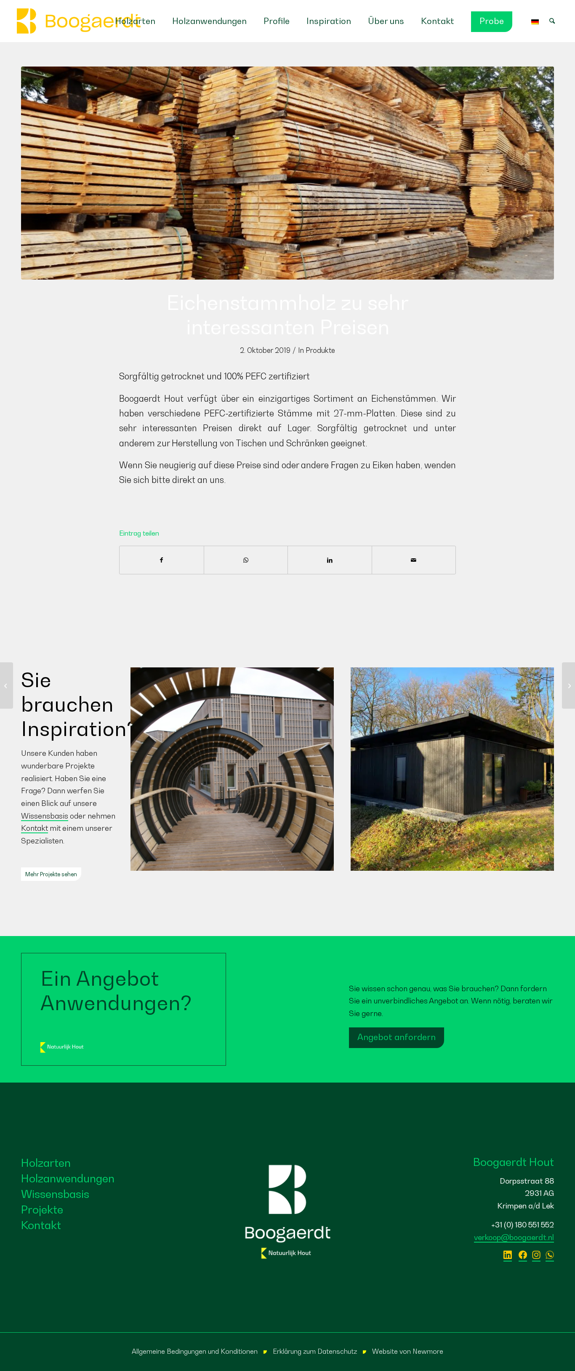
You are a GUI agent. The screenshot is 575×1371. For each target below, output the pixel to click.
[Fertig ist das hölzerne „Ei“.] (6, 685)
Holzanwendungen (67, 1178)
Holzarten (46, 1162)
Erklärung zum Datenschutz (315, 1351)
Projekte (42, 1209)
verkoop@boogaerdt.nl (514, 1237)
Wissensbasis (44, 815)
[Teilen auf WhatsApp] (246, 560)
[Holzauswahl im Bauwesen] (568, 685)
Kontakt (34, 828)
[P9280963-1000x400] (287, 173)
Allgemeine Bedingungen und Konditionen (195, 1351)
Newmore (428, 1351)
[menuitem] (135, 21)
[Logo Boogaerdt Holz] (79, 21)
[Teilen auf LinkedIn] (330, 560)
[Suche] (556, 21)
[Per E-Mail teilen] (414, 560)
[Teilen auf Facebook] (162, 560)
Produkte (320, 350)
